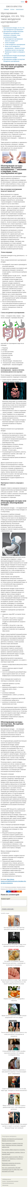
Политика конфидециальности (8, 1183)
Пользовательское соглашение (12, 1181)
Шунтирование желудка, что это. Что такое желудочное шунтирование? (13, 28)
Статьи (12, 9)
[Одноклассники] (19, 891)
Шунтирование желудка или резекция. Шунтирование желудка (14, 56)
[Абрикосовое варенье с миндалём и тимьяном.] (14, 997)
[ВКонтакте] (8, 891)
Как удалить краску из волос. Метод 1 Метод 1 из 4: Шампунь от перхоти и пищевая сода (12, 1158)
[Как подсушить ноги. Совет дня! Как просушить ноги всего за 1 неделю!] (14, 926)
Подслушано (20, 9)
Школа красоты (14, 6)
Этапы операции (10, 42)
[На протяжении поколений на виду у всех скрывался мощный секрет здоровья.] (14, 942)
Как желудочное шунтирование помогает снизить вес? (14, 40)
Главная (6, 9)
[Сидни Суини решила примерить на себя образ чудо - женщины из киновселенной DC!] (14, 1087)
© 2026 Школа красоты (6, 1179)
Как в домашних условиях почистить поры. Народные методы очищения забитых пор (12, 1145)
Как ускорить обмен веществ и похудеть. (13, 1149)
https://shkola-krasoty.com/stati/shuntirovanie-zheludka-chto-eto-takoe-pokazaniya (13, 881)
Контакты (4, 1181)
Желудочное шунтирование (10, 887)
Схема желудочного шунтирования (15, 44)
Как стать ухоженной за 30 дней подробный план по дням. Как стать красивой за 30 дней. (12, 1169)
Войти (22, 1)
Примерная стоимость (12, 888)
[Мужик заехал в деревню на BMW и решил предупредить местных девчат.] (14, 1014)
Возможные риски (4, 888)
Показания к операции (21, 887)
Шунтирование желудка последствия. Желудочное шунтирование (14, 60)
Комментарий (5, 899)
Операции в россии (21, 888)
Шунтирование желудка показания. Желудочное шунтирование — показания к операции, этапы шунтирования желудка (13, 34)
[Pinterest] (14, 891)
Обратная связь (5, 1185)
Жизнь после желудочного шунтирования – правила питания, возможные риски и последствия (15, 48)
